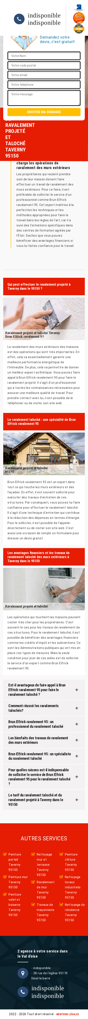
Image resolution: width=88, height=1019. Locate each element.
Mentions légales (67, 1014)
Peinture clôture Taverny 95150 (71, 862)
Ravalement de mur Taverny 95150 (45, 889)
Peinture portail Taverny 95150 (15, 862)
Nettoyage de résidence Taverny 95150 (75, 912)
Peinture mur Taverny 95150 (18, 882)
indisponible (44, 15)
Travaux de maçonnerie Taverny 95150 (45, 912)
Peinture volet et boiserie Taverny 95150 (15, 905)
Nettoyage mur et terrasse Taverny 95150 (44, 865)
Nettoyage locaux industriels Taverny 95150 (73, 887)
